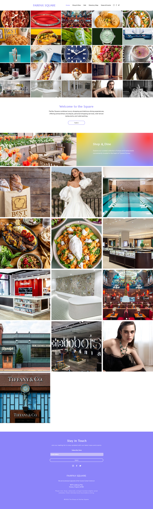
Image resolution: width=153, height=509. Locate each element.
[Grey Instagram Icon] (114, 5)
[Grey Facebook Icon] (116, 5)
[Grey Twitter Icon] (119, 5)
